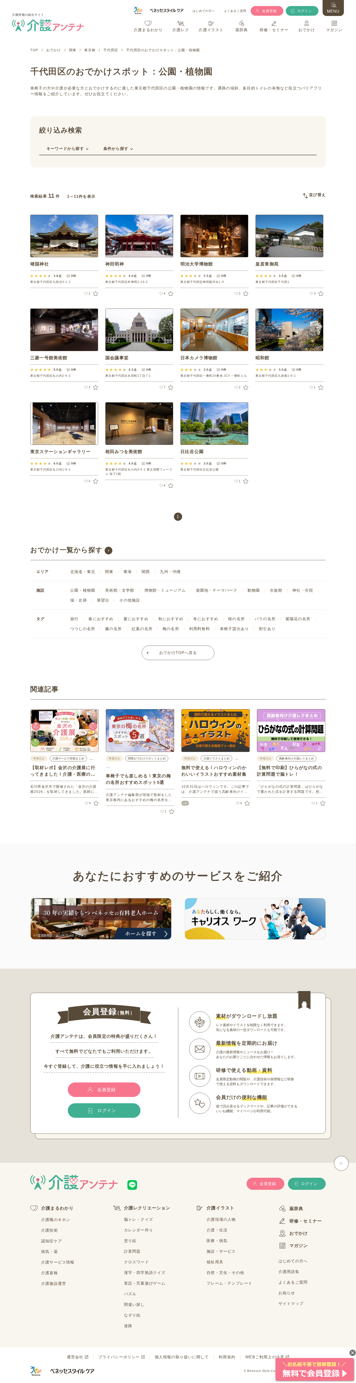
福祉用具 (215, 1262)
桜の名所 (236, 619)
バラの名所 (265, 619)
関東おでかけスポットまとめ (147, 758)
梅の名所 (171, 629)
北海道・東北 (82, 572)
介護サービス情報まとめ (68, 758)
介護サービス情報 (58, 1262)
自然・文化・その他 (225, 1273)
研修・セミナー (305, 1221)
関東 (109, 572)
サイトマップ (291, 1304)
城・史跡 (78, 600)
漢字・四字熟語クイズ (145, 1273)
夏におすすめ (136, 619)
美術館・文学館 (119, 590)
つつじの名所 (82, 629)
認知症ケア (51, 1241)
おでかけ (298, 1233)
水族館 (276, 590)
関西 (146, 572)
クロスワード (136, 1262)
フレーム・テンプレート (229, 1283)
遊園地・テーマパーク (217, 590)
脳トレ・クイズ (138, 1219)
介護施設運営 (53, 1283)
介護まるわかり (57, 1208)
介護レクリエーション (147, 1208)
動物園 (254, 590)
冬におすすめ (205, 619)
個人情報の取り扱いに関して (182, 1357)
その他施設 (129, 600)
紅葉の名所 (142, 629)
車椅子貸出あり (234, 629)
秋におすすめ (170, 619)
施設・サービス (221, 1251)
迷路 (128, 1326)
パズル (130, 1294)
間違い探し (134, 1304)
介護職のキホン (55, 1220)
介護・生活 (217, 1230)
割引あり (267, 629)
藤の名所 (113, 629)
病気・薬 (49, 1252)
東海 (128, 572)
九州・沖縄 (170, 572)
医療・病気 (217, 1241)
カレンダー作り (138, 1230)
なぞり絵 (132, 1315)
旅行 (74, 619)
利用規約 (227, 1357)
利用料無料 (199, 629)
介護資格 (49, 1273)
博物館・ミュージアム (165, 590)
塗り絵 (130, 1241)
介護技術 (49, 1230)
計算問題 (132, 1251)
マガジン (298, 1245)
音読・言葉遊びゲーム (145, 1283)
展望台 (103, 600)
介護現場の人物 (221, 1219)
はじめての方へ (204, 11)
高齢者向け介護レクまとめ (296, 758)
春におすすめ (100, 619)
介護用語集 (289, 1272)
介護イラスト (220, 1208)
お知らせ (287, 1293)
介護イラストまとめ (216, 758)
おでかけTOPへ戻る (178, 653)
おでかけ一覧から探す (66, 550)
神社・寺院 (302, 590)
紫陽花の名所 (298, 619)
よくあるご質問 (235, 11)
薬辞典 (296, 1208)
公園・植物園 (82, 590)
